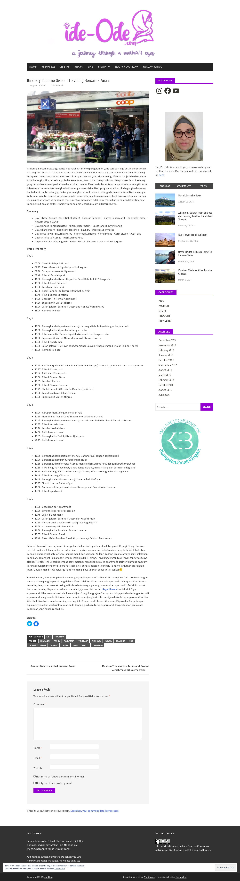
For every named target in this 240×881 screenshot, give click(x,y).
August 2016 (165, 389)
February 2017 (166, 379)
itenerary (83, 641)
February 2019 (166, 350)
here (161, 174)
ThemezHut (180, 876)
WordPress (149, 876)
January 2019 (166, 355)
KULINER (65, 67)
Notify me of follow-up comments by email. (60, 776)
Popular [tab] (165, 186)
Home (33, 67)
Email (37, 757)
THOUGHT (104, 67)
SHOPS (79, 67)
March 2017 (165, 375)
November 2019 (167, 345)
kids (131, 641)
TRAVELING (48, 67)
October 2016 (166, 385)
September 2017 (168, 365)
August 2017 (165, 369)
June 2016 (164, 394)
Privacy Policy (152, 67)
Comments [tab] (184, 186)
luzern (65, 645)
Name (37, 747)
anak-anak (45, 641)
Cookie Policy (60, 868)
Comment (40, 704)
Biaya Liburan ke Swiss (189, 195)
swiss (75, 645)
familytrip (69, 641)
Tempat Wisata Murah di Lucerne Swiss (53, 666)
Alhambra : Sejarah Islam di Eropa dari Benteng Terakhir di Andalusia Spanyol (195, 216)
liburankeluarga (37, 645)
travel (85, 645)
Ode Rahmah (57, 85)
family (57, 641)
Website (38, 768)
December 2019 (167, 340)
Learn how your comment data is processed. (94, 810)
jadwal (108, 641)
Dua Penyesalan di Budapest (192, 234)
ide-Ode (48, 876)
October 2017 (166, 360)
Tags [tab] (203, 186)
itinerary (96, 641)
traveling (97, 645)
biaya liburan (109, 589)
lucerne (54, 645)
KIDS (90, 67)
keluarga (120, 641)
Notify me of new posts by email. (54, 783)
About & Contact (126, 67)
